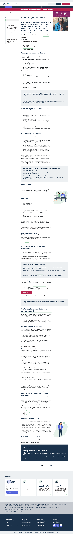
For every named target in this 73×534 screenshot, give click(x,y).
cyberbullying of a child (59, 101)
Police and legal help (10, 25)
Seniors (44, 6)
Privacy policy (41, 532)
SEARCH (59, 3)
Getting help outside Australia (10, 42)
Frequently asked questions (12, 39)
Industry (64, 6)
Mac (22, 228)
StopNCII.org (40, 274)
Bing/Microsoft (26, 412)
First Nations (50, 6)
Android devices (39, 228)
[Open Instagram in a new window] (54, 524)
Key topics (8, 6)
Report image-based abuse (11, 19)
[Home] (11, 4)
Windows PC (26, 228)
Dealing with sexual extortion (10, 23)
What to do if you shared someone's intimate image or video (12, 33)
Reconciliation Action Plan (16, 511)
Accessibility (36, 532)
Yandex (25, 414)
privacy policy (33, 295)
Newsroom (68, 0)
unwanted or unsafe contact (36, 99)
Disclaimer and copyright (27, 532)
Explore (9, 492)
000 (24, 454)
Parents (21, 6)
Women (38, 6)
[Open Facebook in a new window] (57, 524)
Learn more (50, 9)
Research (63, 0)
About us (58, 0)
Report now (25, 292)
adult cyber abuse (26, 102)
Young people (27, 6)
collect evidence (31, 227)
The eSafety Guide (25, 258)
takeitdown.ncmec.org (41, 270)
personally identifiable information (43, 355)
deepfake (46, 74)
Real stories (9, 37)
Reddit (60, 275)
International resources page (31, 439)
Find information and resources (12, 509)
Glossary (56, 532)
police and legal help (46, 425)
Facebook (43, 271)
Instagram (47, 271)
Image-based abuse (12, 12)
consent (27, 241)
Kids (33, 6)
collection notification (43, 295)
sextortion (23, 37)
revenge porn (46, 35)
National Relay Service (50, 177)
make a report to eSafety (29, 346)
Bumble (51, 275)
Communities (58, 6)
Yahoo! (24, 413)
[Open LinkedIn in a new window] (61, 524)
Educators (15, 6)
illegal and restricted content (38, 102)
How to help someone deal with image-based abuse (12, 28)
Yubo (54, 271)
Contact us (20, 532)
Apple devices (32, 228)
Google (25, 410)
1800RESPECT (61, 456)
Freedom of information (49, 532)
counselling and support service (44, 193)
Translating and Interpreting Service (47, 172)
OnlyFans (58, 271)
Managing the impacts (11, 30)
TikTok (51, 271)
